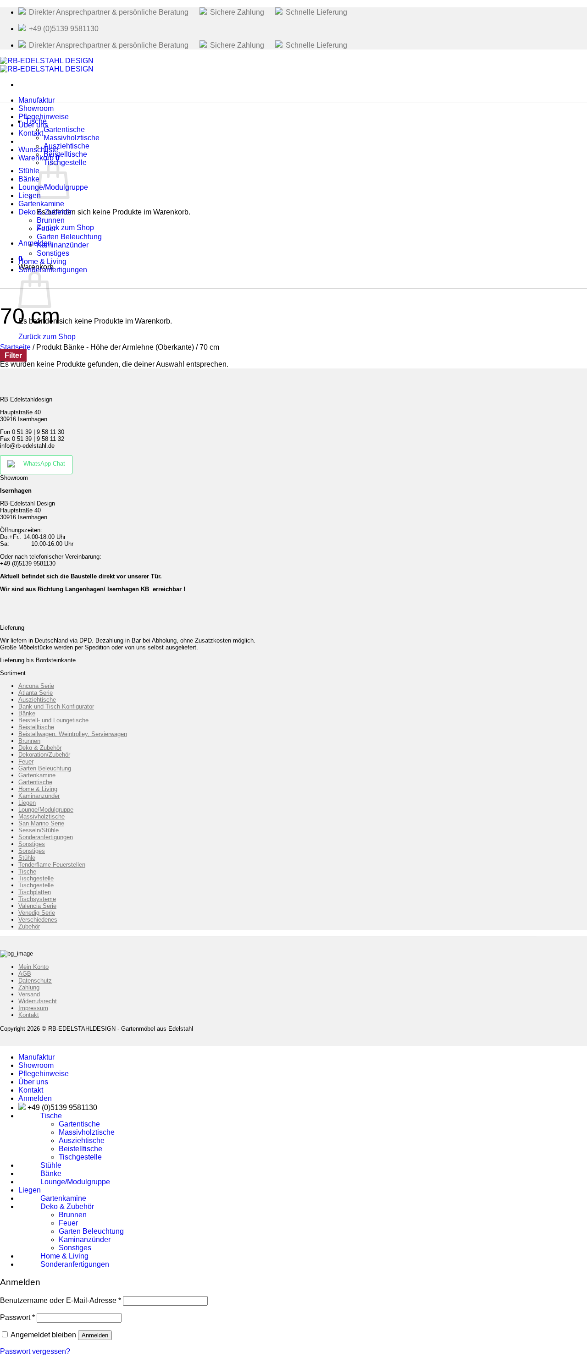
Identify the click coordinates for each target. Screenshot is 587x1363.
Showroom (36, 1065)
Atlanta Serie (35, 692)
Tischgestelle (65, 162)
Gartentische (35, 782)
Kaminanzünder (39, 795)
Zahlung (28, 987)
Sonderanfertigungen (52, 270)
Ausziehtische (37, 699)
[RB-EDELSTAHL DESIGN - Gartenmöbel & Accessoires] (47, 65)
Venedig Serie (36, 912)
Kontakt (30, 133)
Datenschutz (35, 980)
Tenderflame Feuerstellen (51, 864)
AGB (24, 973)
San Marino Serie (41, 823)
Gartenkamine (36, 775)
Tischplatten (34, 892)
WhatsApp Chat (44, 463)
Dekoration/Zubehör (44, 754)
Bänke (26, 713)
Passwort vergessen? (35, 1351)
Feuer (25, 761)
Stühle (26, 857)
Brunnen (29, 740)
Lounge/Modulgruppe (45, 809)
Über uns (33, 1082)
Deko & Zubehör (39, 747)
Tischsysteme (37, 899)
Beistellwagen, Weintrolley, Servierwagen (72, 734)
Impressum (33, 1008)
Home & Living (37, 789)
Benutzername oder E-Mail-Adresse (60, 1300)
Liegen (27, 802)
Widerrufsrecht (37, 1001)
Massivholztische (41, 816)
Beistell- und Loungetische (53, 720)
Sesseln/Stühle (38, 830)
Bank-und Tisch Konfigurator (56, 706)
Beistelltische (36, 727)
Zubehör (29, 926)
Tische (36, 121)
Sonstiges (31, 844)
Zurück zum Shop (47, 337)
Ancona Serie (36, 685)
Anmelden (95, 1335)
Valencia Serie (37, 905)
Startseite (15, 347)
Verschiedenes (37, 919)
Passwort (17, 1317)
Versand (29, 994)
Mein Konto (33, 966)
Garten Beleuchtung (44, 768)
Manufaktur (36, 1057)
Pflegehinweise (43, 1073)
